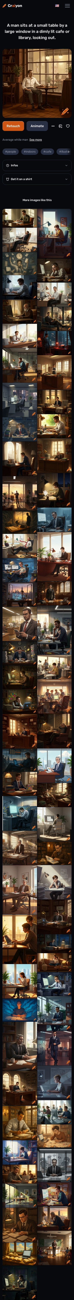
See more (35, 139)
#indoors (30, 151)
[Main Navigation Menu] (67, 5)
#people (10, 151)
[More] (53, 126)
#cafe (47, 151)
